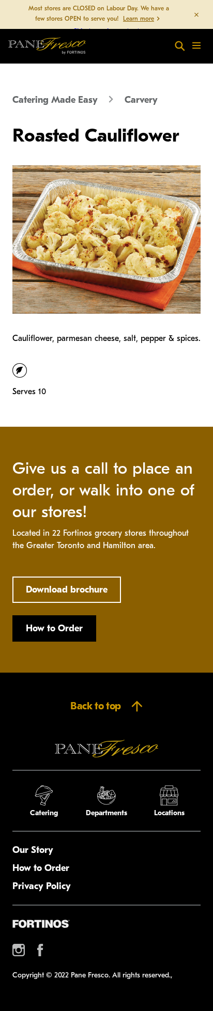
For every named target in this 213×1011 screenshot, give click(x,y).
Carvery (141, 100)
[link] (47, 46)
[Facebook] (40, 950)
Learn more (138, 18)
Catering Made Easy (55, 100)
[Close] (196, 15)
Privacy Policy (41, 886)
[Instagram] (18, 950)
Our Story (32, 850)
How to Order (54, 628)
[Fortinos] (40, 924)
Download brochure (67, 589)
